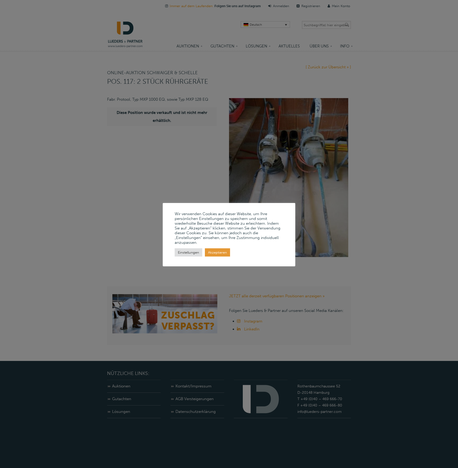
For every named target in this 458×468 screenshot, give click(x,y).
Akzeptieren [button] (217, 252)
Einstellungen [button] (188, 252)
